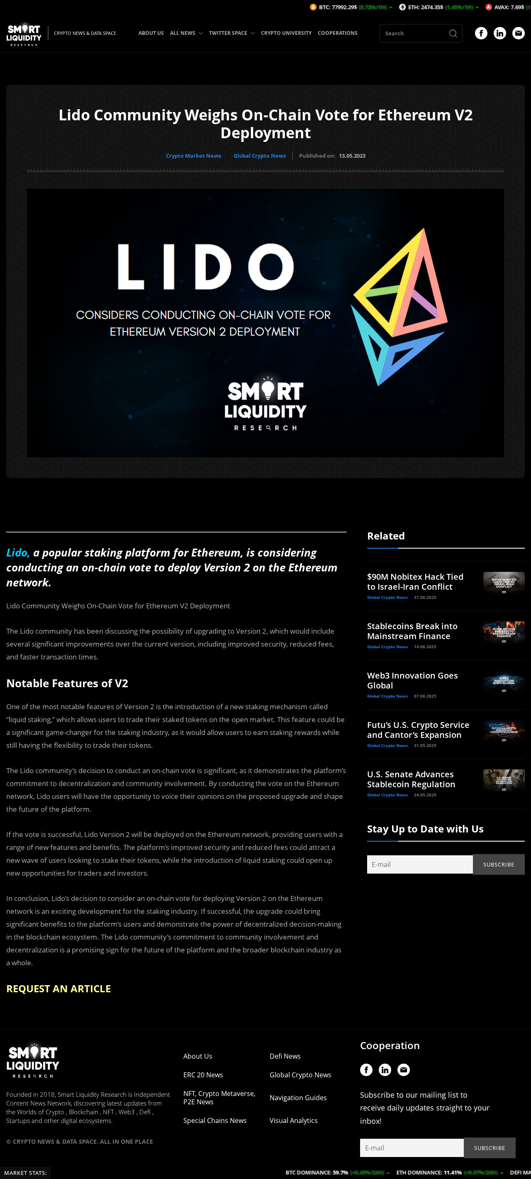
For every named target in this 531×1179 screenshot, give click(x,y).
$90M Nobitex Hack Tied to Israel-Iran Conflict (415, 581)
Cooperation (390, 1045)
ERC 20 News (203, 1074)
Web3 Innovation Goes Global (412, 680)
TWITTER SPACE (228, 33)
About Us (197, 1056)
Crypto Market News (193, 155)
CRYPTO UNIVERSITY (286, 33)
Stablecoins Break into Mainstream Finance (412, 631)
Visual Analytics (294, 1120)
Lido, (18, 552)
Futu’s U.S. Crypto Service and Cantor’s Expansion (418, 729)
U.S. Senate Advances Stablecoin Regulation (411, 779)
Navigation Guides (298, 1097)
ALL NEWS (182, 33)
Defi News (285, 1056)
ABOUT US (151, 33)
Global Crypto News (260, 155)
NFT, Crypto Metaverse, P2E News (219, 1097)
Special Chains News (215, 1120)
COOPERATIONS (338, 33)
